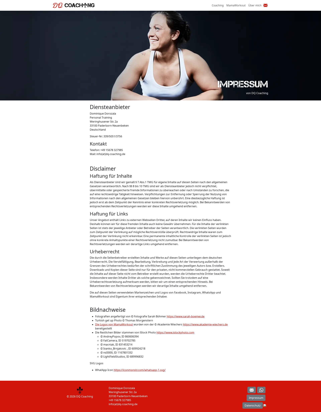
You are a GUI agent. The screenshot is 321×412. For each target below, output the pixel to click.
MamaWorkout (236, 5)
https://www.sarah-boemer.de (185, 316)
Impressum (256, 398)
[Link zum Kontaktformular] (251, 390)
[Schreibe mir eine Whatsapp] (261, 390)
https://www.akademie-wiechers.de (205, 324)
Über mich (254, 5)
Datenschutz (253, 405)
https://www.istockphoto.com (175, 332)
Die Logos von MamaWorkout (114, 324)
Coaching (218, 5)
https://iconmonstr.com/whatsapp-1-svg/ (140, 370)
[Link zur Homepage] (80, 390)
